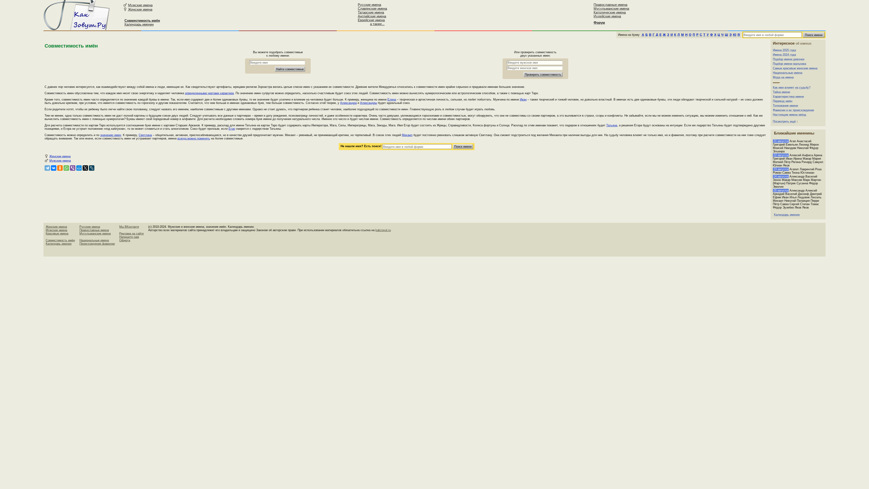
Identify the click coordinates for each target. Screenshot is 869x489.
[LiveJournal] (91, 168)
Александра (348, 103)
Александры (368, 103)
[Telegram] (47, 168)
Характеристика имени (788, 96)
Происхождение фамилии (97, 243)
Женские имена (140, 9)
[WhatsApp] (66, 168)
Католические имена (610, 12)
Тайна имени (781, 92)
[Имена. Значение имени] (76, 15)
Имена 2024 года (784, 54)
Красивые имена (57, 233)
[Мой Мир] (79, 168)
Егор (232, 128)
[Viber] (72, 168)
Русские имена (369, 5)
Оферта (124, 240)
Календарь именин (139, 24)
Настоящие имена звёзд (789, 114)
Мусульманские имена (611, 8)
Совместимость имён (60, 240)
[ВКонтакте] (53, 168)
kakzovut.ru (383, 230)
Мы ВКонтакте (129, 226)
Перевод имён (782, 101)
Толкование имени (785, 105)
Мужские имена (140, 5)
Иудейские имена (607, 16)
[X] (85, 168)
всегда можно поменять (193, 138)
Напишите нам (129, 237)
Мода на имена (783, 77)
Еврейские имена (371, 20)
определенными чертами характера (209, 93)
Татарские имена (371, 12)
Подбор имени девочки (788, 59)
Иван (523, 99)
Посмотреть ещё (784, 121)
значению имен (110, 135)
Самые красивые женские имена (795, 68)
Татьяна (611, 125)
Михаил (407, 135)
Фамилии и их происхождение (793, 110)
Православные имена (610, 5)
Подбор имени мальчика (789, 63)
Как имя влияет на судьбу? (791, 87)
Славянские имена (372, 8)
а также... (377, 24)
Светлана (145, 135)
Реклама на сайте (131, 233)
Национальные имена (787, 72)
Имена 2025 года (784, 50)
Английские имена (372, 16)
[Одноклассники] (60, 168)
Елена (391, 99)
